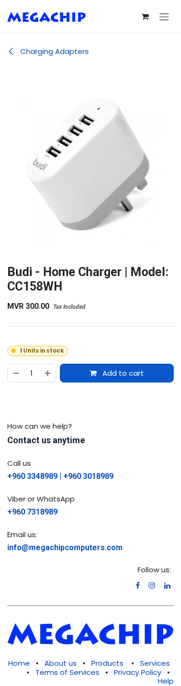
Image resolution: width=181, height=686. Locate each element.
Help (166, 681)
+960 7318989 (32, 511)
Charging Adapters (53, 51)
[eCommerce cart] (144, 16)
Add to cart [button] (122, 373)
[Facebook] (138, 585)
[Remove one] (16, 373)
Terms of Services (67, 672)
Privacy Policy (137, 672)
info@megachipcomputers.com (65, 547)
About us (60, 663)
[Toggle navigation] (164, 16)
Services (155, 663)
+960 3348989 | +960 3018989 (60, 476)
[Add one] (48, 373)
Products (107, 663)
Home (19, 663)
